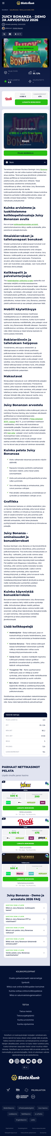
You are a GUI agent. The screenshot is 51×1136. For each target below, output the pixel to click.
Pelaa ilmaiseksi (25, 56)
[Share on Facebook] (10, 34)
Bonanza (43, 169)
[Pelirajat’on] (38, 1104)
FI (24, 1081)
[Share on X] (4, 34)
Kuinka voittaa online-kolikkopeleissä (25, 1002)
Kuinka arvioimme (25, 1031)
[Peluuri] (26, 1104)
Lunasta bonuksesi (31, 102)
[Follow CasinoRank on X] (22, 1075)
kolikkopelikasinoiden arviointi (26, 224)
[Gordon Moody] (22, 1111)
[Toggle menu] (3, 3)
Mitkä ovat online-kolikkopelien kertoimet (25, 998)
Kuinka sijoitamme (25, 1035)
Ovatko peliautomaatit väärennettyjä (25, 989)
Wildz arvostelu (25, 812)
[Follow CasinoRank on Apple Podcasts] (39, 1075)
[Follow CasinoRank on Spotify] (33, 1075)
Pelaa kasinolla (25, 48)
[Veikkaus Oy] (8, 1104)
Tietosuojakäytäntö (25, 1027)
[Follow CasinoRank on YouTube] (28, 1075)
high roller (11, 433)
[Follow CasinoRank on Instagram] (16, 1075)
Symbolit (25, 993)
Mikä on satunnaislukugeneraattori (25, 1006)
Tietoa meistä (25, 1022)
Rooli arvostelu (25, 847)
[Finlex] (17, 1104)
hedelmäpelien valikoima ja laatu (20, 281)
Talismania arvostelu (25, 883)
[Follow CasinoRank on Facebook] (10, 1075)
